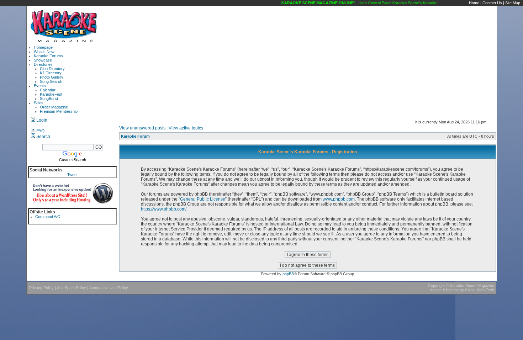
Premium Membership (59, 111)
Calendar (48, 90)
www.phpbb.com (339, 199)
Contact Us (492, 3)
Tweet (72, 174)
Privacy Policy (41, 288)
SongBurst (49, 98)
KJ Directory (51, 73)
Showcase (43, 60)
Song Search (51, 81)
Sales (38, 103)
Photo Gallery (51, 77)
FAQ (39, 130)
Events (40, 86)
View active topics (186, 128)
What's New (44, 51)
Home (474, 3)
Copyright (436, 285)
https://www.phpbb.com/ (163, 209)
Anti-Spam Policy (71, 288)
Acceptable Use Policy (108, 288)
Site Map (512, 3)
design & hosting (444, 290)
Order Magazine (54, 107)
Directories (43, 64)
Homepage (43, 47)
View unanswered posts (142, 128)
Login (41, 120)
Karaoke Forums (48, 56)
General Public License (202, 199)
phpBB (288, 274)
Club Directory (52, 69)
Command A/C (47, 216)
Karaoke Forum (135, 136)
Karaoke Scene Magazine (472, 285)
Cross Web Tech (479, 290)
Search (42, 136)
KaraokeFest (51, 94)
